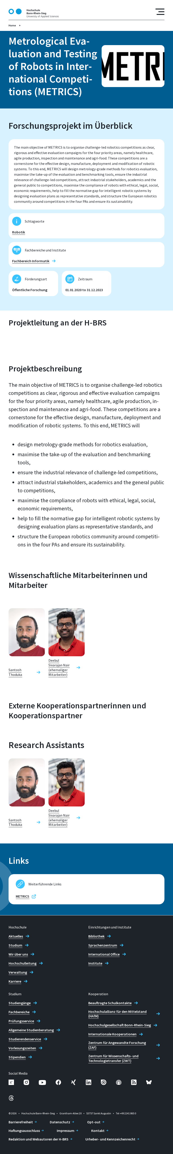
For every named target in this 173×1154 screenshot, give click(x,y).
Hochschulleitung (22, 963)
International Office (104, 954)
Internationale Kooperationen (112, 1034)
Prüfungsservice (21, 1021)
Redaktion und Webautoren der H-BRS (38, 1139)
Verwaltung (18, 972)
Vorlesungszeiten (22, 1048)
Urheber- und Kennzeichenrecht (110, 1139)
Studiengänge (20, 1003)
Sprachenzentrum (102, 945)
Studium (15, 945)
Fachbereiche (19, 1012)
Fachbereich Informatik (30, 261)
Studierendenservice (25, 1039)
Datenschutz (60, 1122)
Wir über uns (18, 954)
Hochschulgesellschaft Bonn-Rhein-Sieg (119, 1025)
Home (12, 25)
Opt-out (93, 1122)
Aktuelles (16, 936)
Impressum (65, 1130)
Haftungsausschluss (24, 1130)
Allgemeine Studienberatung (31, 1030)
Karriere (15, 981)
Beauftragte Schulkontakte (110, 1003)
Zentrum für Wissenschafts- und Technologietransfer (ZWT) (113, 1058)
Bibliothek (96, 936)
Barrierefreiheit (21, 1122)
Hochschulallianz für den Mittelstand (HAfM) (117, 1013)
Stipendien (17, 1057)
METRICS (22, 896)
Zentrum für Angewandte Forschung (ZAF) (117, 1045)
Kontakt (98, 1130)
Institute (95, 963)
